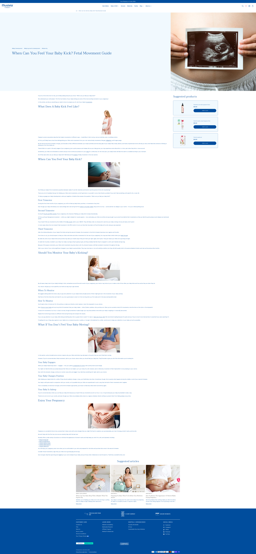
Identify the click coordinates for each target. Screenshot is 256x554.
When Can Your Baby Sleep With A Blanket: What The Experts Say (92, 496)
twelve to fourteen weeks (86, 206)
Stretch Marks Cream (45, 443)
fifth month (69, 222)
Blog (141, 6)
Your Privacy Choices (81, 536)
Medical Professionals (107, 531)
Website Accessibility (107, 524)
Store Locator (79, 531)
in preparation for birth (79, 365)
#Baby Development (81, 493)
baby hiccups (124, 235)
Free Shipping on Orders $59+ (128, 1)
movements (89, 102)
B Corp (130, 527)
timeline (75, 154)
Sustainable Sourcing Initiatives (136, 529)
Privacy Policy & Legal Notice (81, 551)
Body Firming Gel (43, 439)
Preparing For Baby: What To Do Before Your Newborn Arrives (127, 496)
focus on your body (46, 307)
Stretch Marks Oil (44, 446)
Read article (79, 503)
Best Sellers (105, 6)
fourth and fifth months (50, 214)
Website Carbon (89, 543)
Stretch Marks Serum (45, 444)
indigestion (108, 140)
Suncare (123, 6)
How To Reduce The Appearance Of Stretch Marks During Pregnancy (161, 496)
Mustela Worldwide (133, 524)
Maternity (129, 6)
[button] (7, 6)
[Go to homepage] (76, 10)
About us (148, 6)
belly (87, 151)
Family (136, 6)
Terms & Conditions (81, 533)
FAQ (77, 527)
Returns (78, 529)
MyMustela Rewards (107, 527)
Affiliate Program (106, 529)
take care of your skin (99, 317)
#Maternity (114, 493)
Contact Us (79, 524)
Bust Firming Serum (44, 441)
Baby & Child (114, 6)
